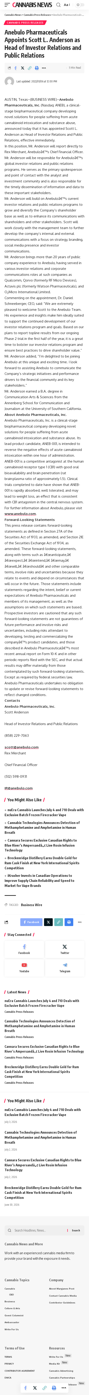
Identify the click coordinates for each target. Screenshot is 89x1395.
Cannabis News (32, 4)
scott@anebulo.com (22, 747)
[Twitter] (65, 949)
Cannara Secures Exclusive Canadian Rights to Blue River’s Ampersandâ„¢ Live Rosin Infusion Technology (41, 845)
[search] (58, 4)
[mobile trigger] (8, 5)
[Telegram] (65, 968)
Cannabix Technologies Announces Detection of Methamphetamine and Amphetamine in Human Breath (42, 828)
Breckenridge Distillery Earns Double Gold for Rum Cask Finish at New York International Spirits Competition (42, 863)
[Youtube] (24, 968)
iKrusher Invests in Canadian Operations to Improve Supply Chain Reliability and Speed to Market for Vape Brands (39, 880)
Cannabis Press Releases (25, 22)
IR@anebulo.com (19, 788)
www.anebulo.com (20, 514)
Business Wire (31, 905)
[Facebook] (24, 949)
